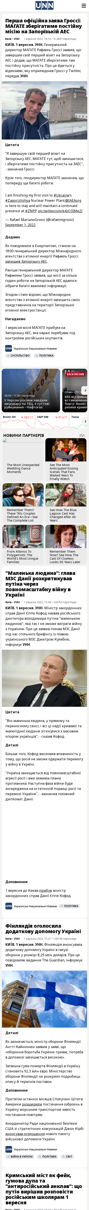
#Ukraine (61, 195)
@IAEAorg (73, 200)
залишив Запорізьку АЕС (26, 261)
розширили (32, 1104)
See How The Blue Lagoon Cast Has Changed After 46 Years (63, 515)
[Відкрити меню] (83, 5)
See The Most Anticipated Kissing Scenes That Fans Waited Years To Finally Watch (64, 472)
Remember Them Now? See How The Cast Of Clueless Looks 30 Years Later (65, 556)
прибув (45, 890)
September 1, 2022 (20, 224)
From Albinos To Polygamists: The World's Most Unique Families (22, 556)
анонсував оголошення (25, 1133)
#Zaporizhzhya (17, 200)
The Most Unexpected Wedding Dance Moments (23, 468)
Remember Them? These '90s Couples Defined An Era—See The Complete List (22, 515)
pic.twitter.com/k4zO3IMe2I (60, 211)
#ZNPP (31, 211)
